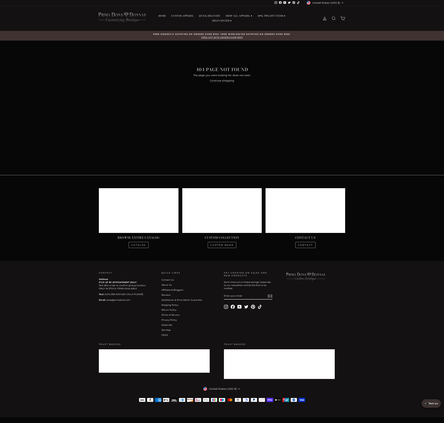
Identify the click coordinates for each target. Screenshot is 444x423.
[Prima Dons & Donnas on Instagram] (226, 307)
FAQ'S (164, 335)
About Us (166, 285)
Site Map (166, 330)
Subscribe (166, 325)
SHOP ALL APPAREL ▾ (239, 16)
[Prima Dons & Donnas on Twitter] (246, 307)
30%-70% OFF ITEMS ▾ (272, 16)
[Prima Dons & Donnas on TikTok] (260, 307)
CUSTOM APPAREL (182, 16)
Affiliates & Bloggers (172, 290)
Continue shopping (222, 80)
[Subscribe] (270, 296)
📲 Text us (431, 403)
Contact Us (167, 280)
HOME (162, 16)
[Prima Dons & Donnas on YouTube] (239, 307)
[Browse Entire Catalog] (138, 210)
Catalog (138, 245)
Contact (305, 245)
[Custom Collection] (222, 210)
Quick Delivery (209, 16)
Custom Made (222, 245)
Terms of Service (170, 315)
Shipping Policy (169, 305)
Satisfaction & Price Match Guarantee (181, 300)
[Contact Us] (305, 210)
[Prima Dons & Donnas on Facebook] (233, 307)
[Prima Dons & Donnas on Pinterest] (253, 307)
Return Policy (169, 310)
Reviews (165, 295)
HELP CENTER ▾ (222, 20)
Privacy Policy (169, 320)
